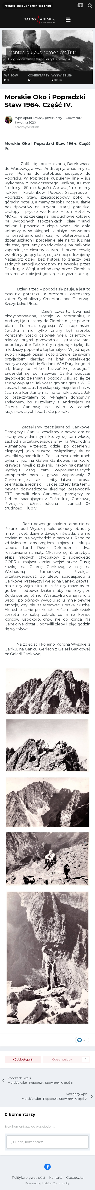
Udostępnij (24, 1059)
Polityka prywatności (28, 1178)
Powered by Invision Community (47, 1183)
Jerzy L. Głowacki (57, 59)
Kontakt (55, 1178)
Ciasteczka (74, 1178)
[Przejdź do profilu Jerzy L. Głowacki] (8, 120)
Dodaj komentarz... (29, 1142)
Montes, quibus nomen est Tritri (43, 52)
